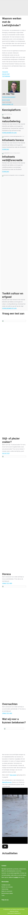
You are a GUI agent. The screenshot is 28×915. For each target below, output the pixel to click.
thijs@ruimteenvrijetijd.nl (8, 97)
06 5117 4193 (6, 100)
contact (16, 877)
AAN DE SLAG (13, 132)
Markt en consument (7, 891)
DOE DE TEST (6, 74)
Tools (3, 895)
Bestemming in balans (7, 893)
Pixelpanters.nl (17, 913)
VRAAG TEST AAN (7, 583)
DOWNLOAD (5, 132)
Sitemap (16, 911)
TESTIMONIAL (6, 76)
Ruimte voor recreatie (7, 887)
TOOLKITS (5, 72)
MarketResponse (7, 782)
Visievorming (5, 889)
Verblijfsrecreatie (6, 885)
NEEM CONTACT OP (7, 104)
